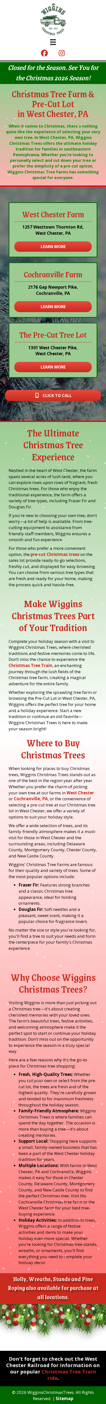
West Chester (80, 793)
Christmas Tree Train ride (69, 1374)
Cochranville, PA (30, 799)
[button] (44, 53)
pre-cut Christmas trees (55, 554)
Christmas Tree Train (30, 665)
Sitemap (64, 1398)
